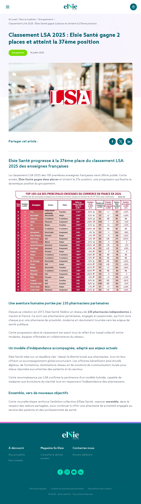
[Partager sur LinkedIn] (129, 141)
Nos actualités (27, 19)
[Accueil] (70, 7)
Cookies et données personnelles (67, 489)
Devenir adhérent (83, 454)
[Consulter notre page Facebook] (60, 472)
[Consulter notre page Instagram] (67, 472)
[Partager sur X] (120, 141)
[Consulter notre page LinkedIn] (81, 472)
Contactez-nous (83, 448)
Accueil (13, 19)
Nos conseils (16, 460)
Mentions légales (37, 489)
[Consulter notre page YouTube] (74, 472)
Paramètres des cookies (100, 489)
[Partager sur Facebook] (112, 141)
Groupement (45, 19)
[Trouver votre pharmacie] (133, 6)
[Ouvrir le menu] (7, 6)
